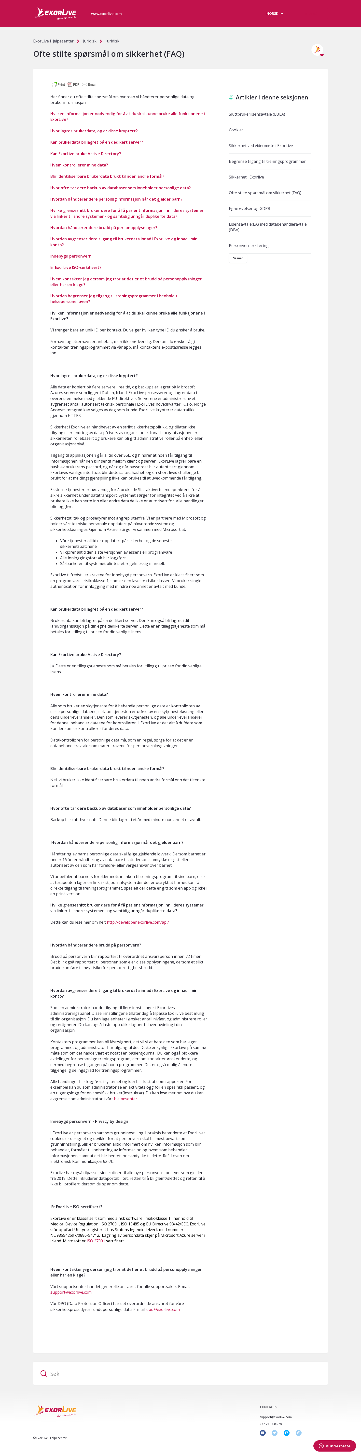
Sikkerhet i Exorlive (246, 177)
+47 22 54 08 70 (271, 1424)
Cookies (236, 130)
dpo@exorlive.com (163, 1309)
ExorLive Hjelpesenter (53, 41)
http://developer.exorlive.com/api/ (138, 922)
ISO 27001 (96, 1241)
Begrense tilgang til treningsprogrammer (267, 161)
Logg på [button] (310, 13)
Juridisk (90, 41)
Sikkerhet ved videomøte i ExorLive (261, 145)
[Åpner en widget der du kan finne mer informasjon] (334, 1446)
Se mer (238, 258)
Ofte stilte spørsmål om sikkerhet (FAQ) (265, 192)
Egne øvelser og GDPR (249, 208)
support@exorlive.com (71, 1292)
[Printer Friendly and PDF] (74, 84)
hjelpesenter (125, 1098)
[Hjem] (54, 13)
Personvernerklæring (249, 245)
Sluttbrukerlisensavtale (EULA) (257, 114)
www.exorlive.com (106, 13)
